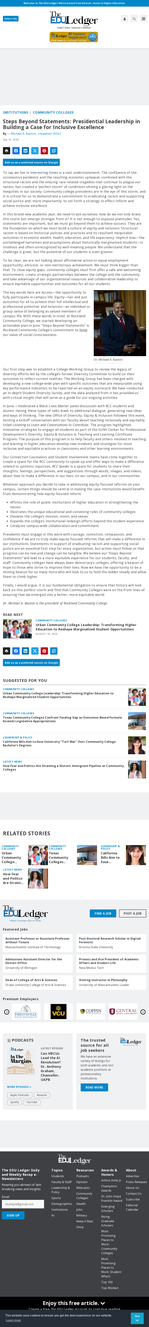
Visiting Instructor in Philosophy (103, 980)
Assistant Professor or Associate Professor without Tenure (37, 940)
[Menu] (143, 18)
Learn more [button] (13, 1320)
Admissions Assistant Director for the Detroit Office (33, 961)
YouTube (32, 1102)
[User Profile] (124, 18)
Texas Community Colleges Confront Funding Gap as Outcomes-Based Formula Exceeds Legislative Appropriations (62, 719)
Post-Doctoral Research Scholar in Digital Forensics (110, 940)
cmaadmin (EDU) (49, 134)
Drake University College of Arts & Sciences (35, 985)
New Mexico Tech (91, 968)
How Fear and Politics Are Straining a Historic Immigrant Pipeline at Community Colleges (63, 767)
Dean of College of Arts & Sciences (31, 980)
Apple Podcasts (19, 1095)
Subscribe (10, 18)
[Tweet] (35, 150)
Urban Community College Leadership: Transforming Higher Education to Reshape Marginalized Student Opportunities (86, 627)
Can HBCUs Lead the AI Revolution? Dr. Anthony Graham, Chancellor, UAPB (51, 1066)
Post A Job (133, 913)
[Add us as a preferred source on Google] (53, 150)
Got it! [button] (137, 1318)
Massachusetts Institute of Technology (33, 947)
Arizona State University (96, 947)
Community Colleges (53, 112)
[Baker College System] (26, 1011)
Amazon (42, 1095)
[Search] (134, 18)
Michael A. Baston (23, 134)
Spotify (14, 1102)
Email (5, 1196)
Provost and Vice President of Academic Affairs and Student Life (109, 961)
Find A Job (103, 913)
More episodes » (19, 1087)
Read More (94, 1087)
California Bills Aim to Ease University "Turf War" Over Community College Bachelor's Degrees (59, 743)
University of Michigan (21, 968)
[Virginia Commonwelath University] (123, 1011)
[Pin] (44, 150)
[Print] (6, 150)
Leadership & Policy (17, 737)
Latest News (12, 761)
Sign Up (13, 1215)
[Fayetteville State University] (90, 1011)
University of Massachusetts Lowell (104, 985)
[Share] (16, 150)
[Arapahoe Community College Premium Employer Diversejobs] (58, 1011)
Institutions (15, 112)
